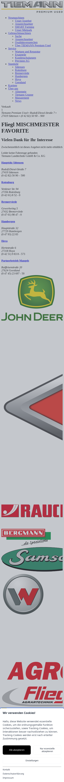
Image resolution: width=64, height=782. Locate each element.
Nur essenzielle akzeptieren (47, 750)
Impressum (8, 778)
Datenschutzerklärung (13, 773)
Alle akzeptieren (16, 749)
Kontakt (6, 769)
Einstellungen (32, 760)
